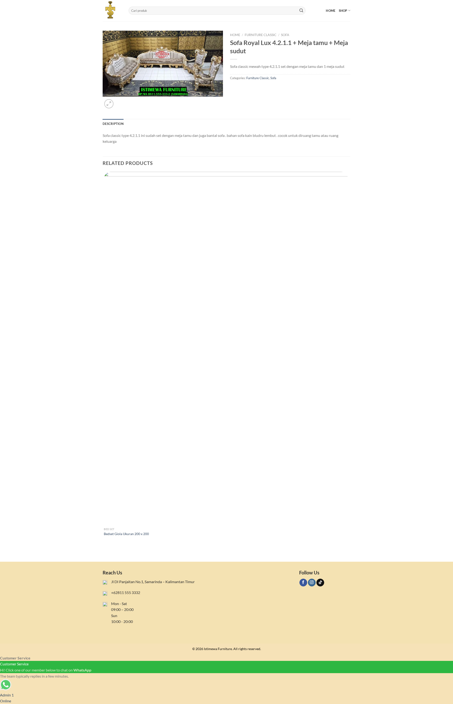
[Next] (120, 101)
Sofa (285, 35)
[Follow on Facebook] (303, 583)
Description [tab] (113, 124)
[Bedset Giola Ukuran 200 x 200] (226, 348)
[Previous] (104, 553)
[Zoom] (108, 103)
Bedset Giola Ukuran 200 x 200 (126, 534)
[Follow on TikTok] (320, 583)
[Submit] (301, 11)
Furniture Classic (261, 35)
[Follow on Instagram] (312, 583)
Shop (343, 10)
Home (330, 10)
